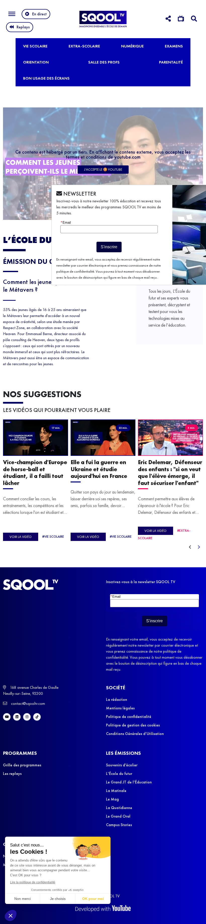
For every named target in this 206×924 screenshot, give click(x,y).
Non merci (22, 899)
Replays (23, 27)
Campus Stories (119, 824)
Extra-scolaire (84, 46)
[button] (11, 915)
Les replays (12, 773)
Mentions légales (120, 708)
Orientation (36, 62)
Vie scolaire (35, 46)
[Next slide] (199, 547)
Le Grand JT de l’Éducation (129, 782)
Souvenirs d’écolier (121, 765)
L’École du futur (119, 773)
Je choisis (58, 899)
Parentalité (171, 62)
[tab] (168, 19)
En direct (39, 14)
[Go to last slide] (190, 547)
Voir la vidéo (21, 537)
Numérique (132, 46)
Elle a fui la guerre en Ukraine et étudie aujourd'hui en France (99, 469)
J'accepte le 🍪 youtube (103, 169)
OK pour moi (93, 899)
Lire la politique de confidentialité (32, 882)
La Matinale (116, 790)
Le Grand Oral (118, 816)
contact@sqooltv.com (27, 703)
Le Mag (112, 799)
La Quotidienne (119, 807)
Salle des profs (104, 62)
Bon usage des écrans (46, 78)
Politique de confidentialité (128, 716)
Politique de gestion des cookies (133, 725)
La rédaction (116, 699)
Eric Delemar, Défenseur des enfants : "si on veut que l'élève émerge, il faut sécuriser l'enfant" (170, 473)
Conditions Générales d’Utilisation (135, 733)
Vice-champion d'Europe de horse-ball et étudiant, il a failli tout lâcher (35, 473)
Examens (174, 46)
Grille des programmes (22, 765)
